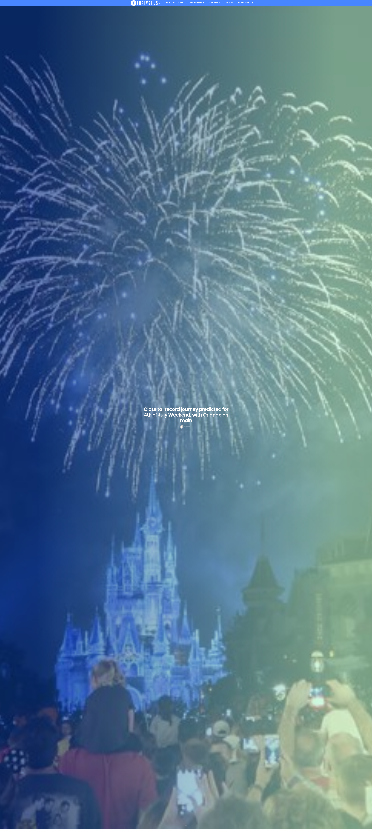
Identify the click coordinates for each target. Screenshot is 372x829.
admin (188, 427)
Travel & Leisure (214, 3)
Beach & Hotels (178, 3)
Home (168, 3)
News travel (229, 3)
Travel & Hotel (243, 3)
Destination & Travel (196, 3)
